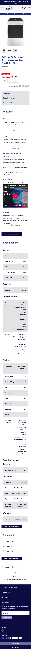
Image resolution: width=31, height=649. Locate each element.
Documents (7, 102)
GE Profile (5, 66)
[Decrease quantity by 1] (9, 80)
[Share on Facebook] (20, 86)
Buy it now (15, 647)
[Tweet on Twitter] (26, 86)
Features (6, 93)
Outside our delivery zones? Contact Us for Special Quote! (15, 2)
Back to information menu (11, 234)
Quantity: (4, 81)
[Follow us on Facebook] (3, 630)
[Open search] (22, 8)
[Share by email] (28, 86)
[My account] (25, 8)
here (26, 579)
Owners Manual (9, 546)
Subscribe (7, 617)
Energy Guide (9, 551)
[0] (28, 8)
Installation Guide (10, 541)
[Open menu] (2, 8)
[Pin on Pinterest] (23, 86)
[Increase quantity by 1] (17, 80)
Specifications (9, 98)
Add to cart (15, 643)
